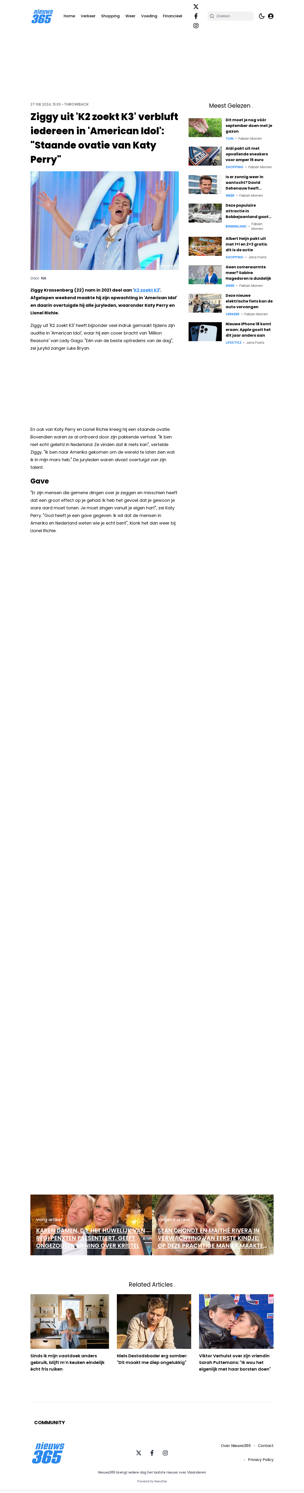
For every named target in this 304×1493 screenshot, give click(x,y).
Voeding (149, 16)
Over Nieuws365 (236, 1445)
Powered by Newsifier (152, 1481)
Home (69, 16)
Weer (130, 16)
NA (43, 278)
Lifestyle (233, 342)
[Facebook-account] (196, 16)
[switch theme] (261, 16)
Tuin (229, 138)
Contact (266, 1445)
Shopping (110, 16)
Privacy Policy (261, 1459)
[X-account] (196, 6)
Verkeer (88, 16)
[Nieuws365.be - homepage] (42, 16)
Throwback (76, 104)
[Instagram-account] (196, 25)
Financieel (172, 16)
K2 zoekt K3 (146, 290)
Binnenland (236, 226)
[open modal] (271, 16)
